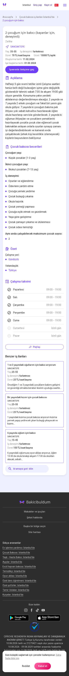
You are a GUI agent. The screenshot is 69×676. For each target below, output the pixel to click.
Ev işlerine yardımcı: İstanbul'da (19, 547)
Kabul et (42, 666)
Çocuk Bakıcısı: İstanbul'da (16, 552)
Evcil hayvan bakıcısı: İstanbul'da (19, 566)
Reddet (26, 666)
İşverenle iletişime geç (21, 69)
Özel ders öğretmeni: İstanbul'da (19, 580)
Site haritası (34, 532)
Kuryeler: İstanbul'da (13, 594)
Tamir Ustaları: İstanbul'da (16, 590)
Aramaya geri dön (23, 468)
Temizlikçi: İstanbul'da (14, 571)
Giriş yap (37, 5)
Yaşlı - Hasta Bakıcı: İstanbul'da (18, 557)
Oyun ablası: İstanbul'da (15, 576)
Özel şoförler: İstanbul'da (16, 585)
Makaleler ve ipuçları (34, 511)
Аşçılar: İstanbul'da (12, 562)
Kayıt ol (48, 5)
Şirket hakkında (34, 517)
